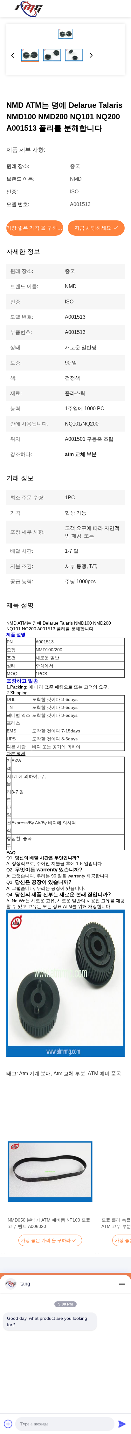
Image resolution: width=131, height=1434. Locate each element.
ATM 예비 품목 (104, 1073)
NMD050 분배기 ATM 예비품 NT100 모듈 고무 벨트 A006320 (49, 1223)
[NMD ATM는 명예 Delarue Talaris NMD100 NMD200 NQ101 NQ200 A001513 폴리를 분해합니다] (65, 34)
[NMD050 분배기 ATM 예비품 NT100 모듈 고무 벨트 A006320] (50, 1171)
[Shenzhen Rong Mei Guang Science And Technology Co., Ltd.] (28, 8)
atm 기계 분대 (35, 1073)
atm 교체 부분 (69, 1073)
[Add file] (8, 1424)
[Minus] (122, 1284)
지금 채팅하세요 (92, 228)
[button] (15, 1182)
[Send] (122, 1424)
